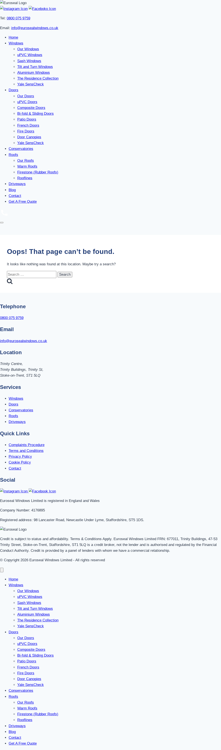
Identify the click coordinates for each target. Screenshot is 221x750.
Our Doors (25, 96)
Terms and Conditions (26, 451)
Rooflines (24, 178)
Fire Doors (25, 131)
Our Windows (28, 49)
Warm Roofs (27, 166)
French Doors (28, 125)
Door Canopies (29, 137)
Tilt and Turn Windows (35, 67)
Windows (16, 43)
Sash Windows (29, 61)
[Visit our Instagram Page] (14, 9)
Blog (12, 190)
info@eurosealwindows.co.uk (34, 28)
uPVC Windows (29, 55)
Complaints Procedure (26, 445)
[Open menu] (1, 222)
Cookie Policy (20, 462)
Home (13, 37)
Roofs (13, 155)
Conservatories (21, 149)
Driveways (17, 184)
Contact (15, 196)
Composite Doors (31, 108)
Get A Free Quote (23, 202)
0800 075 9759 (18, 18)
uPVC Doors (27, 102)
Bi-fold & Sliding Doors (35, 114)
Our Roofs (25, 161)
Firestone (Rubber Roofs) (37, 172)
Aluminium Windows (33, 73)
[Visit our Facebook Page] (42, 9)
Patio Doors (26, 119)
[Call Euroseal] (4, 216)
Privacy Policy (20, 456)
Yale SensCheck (30, 84)
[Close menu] (1, 570)
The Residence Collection (37, 78)
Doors (13, 90)
